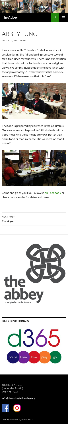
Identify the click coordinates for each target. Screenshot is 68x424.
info (4, 398)
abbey (23, 40)
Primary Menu (63, 17)
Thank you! (8, 219)
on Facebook (53, 192)
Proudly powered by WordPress (17, 419)
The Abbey (10, 17)
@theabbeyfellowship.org (20, 398)
